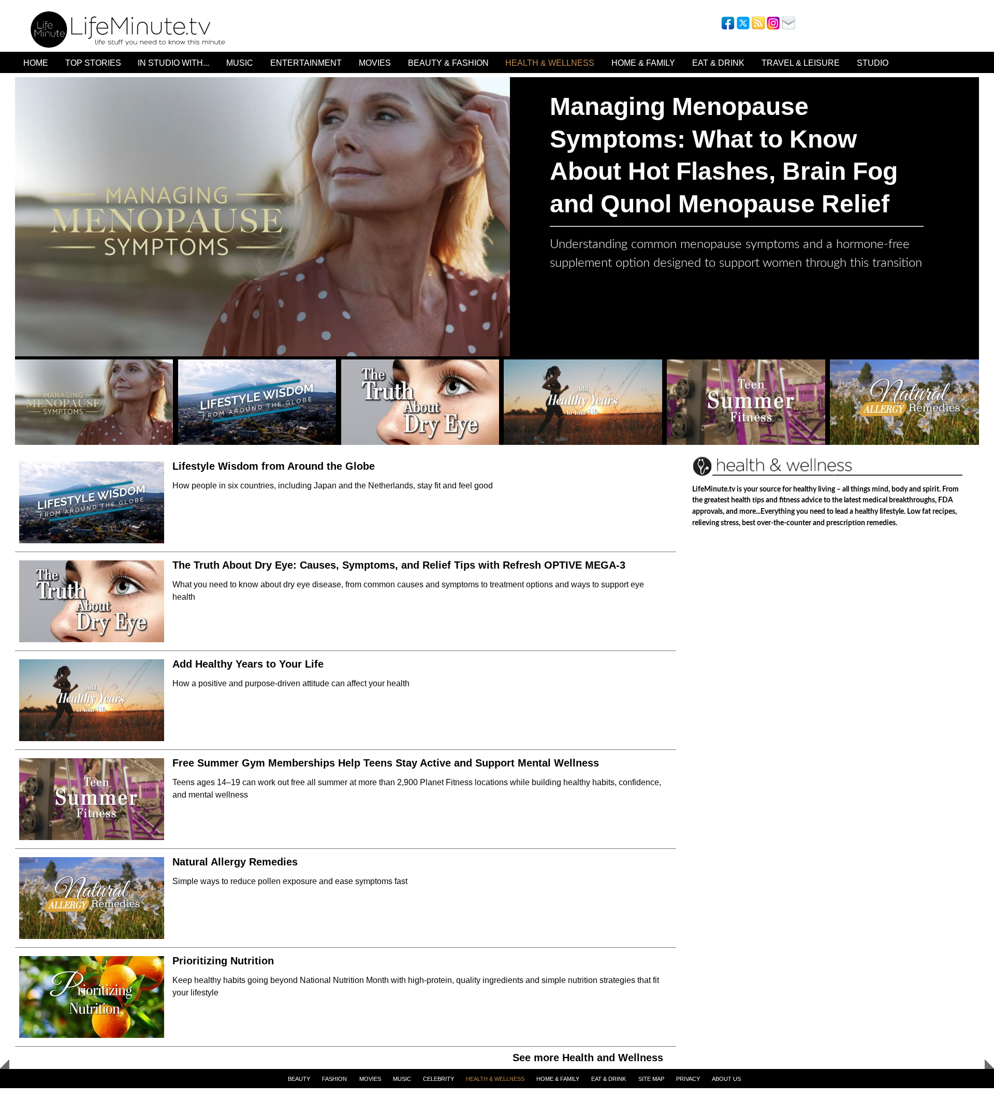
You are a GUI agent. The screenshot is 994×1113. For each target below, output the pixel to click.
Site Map (651, 1079)
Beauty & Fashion (448, 63)
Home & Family (643, 63)
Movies (375, 63)
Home (35, 63)
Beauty (299, 1079)
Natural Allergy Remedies (236, 862)
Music (239, 63)
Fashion (334, 1079)
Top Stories (93, 63)
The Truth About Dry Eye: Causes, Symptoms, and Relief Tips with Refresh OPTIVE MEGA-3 (398, 565)
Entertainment (306, 63)
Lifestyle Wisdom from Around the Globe (273, 466)
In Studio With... (173, 63)
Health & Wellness (549, 63)
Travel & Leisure (801, 63)
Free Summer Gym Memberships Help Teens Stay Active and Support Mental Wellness (385, 763)
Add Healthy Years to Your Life (248, 664)
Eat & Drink (718, 63)
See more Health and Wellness (588, 1057)
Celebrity (438, 1079)
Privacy (688, 1079)
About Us (726, 1079)
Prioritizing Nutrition (223, 960)
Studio (872, 63)
